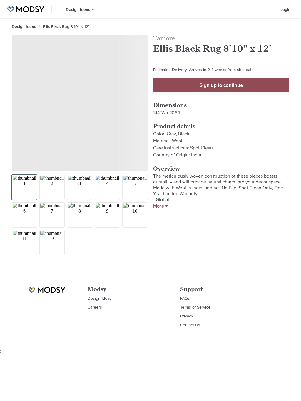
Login (285, 9)
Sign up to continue (221, 85)
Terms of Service (195, 307)
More (158, 206)
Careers (95, 307)
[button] (93, 9)
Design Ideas (78, 9)
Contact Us (190, 324)
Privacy (186, 316)
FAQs (185, 298)
